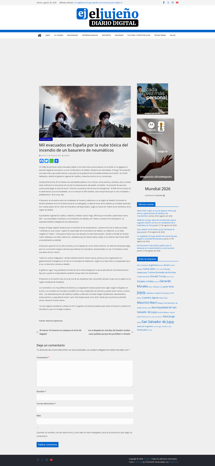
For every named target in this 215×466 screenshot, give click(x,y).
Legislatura (150, 293)
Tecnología (157, 326)
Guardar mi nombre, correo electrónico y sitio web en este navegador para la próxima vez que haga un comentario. (84, 434)
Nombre (41, 391)
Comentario (43, 357)
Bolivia (161, 265)
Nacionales (72, 35)
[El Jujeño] (40, 35)
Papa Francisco (142, 317)
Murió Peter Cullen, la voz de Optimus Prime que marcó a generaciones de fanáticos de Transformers (156, 213)
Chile (161, 269)
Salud (172, 35)
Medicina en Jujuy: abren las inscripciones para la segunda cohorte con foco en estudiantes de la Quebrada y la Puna (156, 222)
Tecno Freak (160, 35)
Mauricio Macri (147, 302)
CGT (157, 269)
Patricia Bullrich (157, 317)
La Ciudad (58, 35)
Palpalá (172, 312)
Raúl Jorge (169, 316)
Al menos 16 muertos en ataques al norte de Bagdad (60, 332)
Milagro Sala (162, 303)
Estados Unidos (145, 281)
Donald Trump (158, 276)
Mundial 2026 (146, 308)
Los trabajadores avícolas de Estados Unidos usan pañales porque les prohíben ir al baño (109, 332)
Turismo (165, 326)
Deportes (106, 35)
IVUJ (161, 287)
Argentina (153, 265)
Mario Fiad (163, 298)
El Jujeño (67, 155)
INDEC (150, 287)
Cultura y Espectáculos (138, 35)
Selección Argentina (145, 326)
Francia (156, 282)
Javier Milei (168, 286)
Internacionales (90, 35)
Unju (169, 326)
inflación (156, 287)
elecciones (170, 277)
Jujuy (48, 35)
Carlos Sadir (149, 268)
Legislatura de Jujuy (162, 293)
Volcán (149, 330)
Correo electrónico (46, 403)
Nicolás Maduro (163, 312)
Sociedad (119, 35)
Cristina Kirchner (143, 276)
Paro (150, 317)
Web (39, 415)
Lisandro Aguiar (150, 297)
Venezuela (142, 329)
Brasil (167, 265)
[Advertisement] (107, 64)
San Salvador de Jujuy (158, 321)
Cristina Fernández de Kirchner (162, 272)
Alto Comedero (142, 265)
